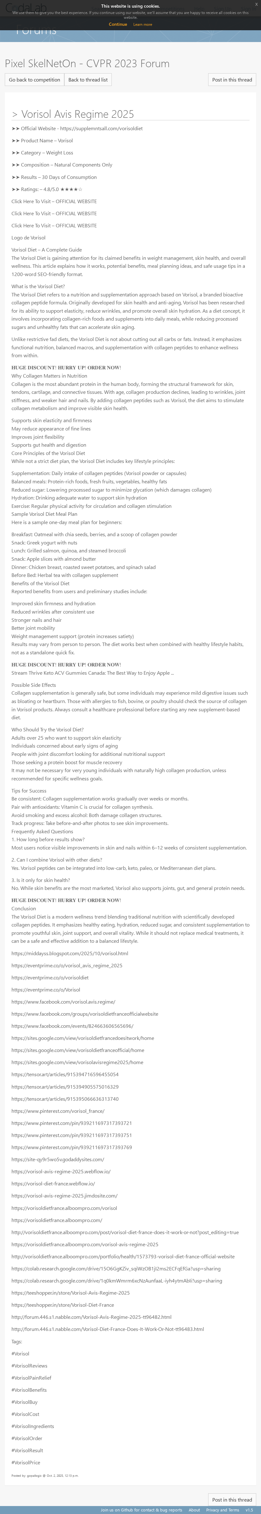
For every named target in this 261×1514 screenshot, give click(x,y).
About (194, 1509)
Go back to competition (34, 79)
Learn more (142, 24)
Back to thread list (88, 79)
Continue (118, 24)
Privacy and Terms (222, 1509)
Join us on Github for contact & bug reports (141, 1509)
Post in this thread (232, 79)
